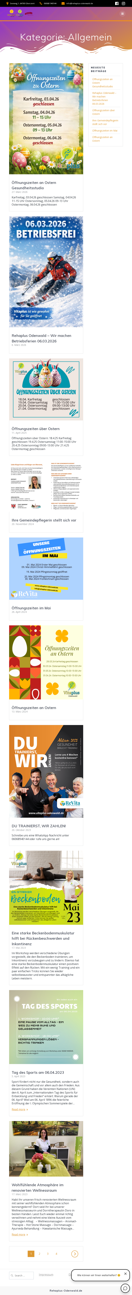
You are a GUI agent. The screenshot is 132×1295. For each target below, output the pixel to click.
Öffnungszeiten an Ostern (34, 707)
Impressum (46, 1274)
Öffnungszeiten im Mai (31, 608)
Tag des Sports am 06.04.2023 (38, 1072)
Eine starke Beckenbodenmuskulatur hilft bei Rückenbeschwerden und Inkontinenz (43, 938)
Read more (18, 1109)
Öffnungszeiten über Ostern (36, 428)
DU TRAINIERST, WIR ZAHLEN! (39, 826)
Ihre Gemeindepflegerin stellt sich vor (44, 520)
